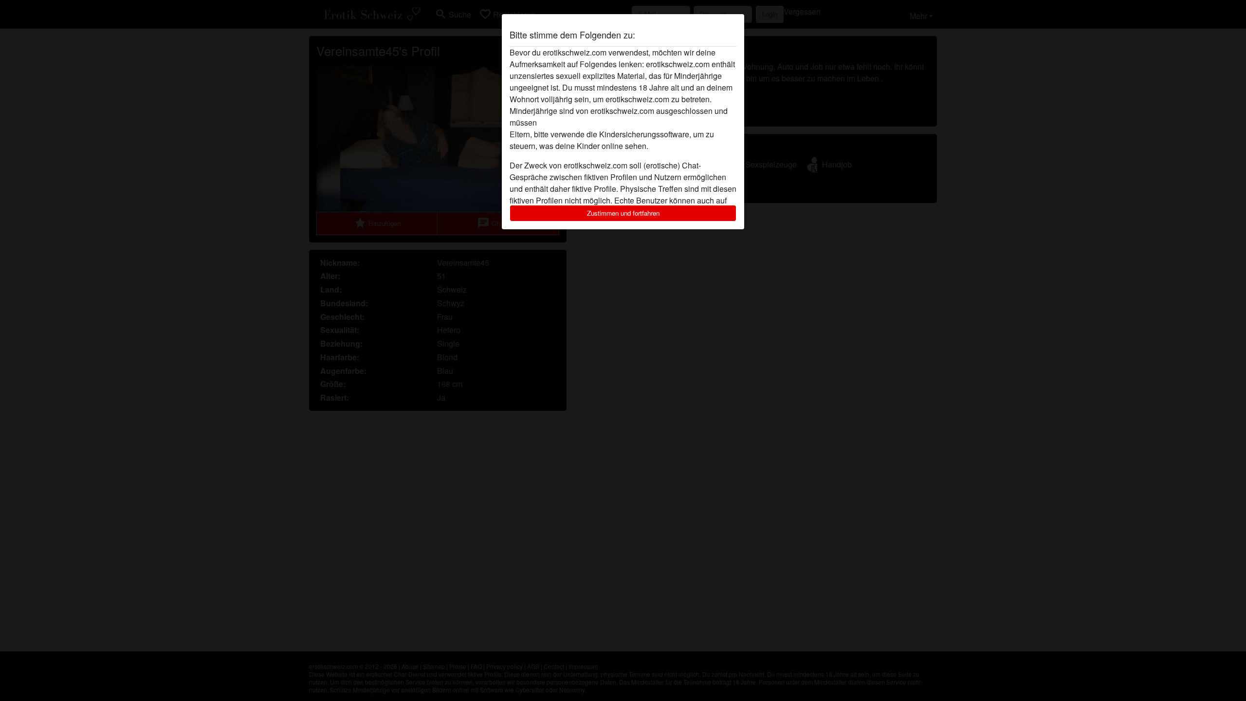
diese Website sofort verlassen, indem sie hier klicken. (632, 122)
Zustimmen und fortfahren (623, 213)
